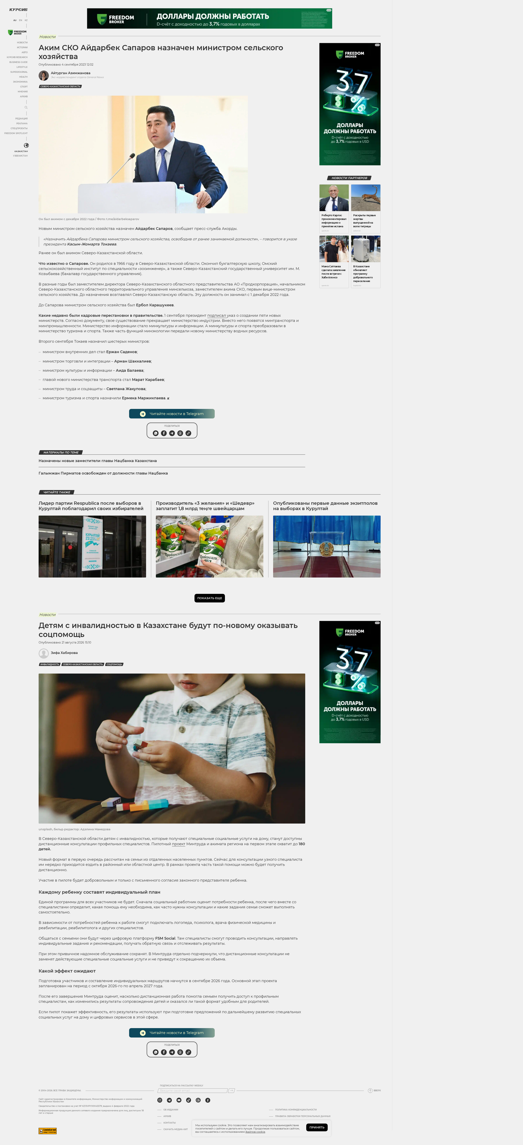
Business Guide (18, 62)
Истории (22, 47)
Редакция (21, 118)
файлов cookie (255, 1131)
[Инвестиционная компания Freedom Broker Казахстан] (17, 32)
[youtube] (179, 1100)
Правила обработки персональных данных (303, 1116)
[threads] (198, 1100)
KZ (26, 20)
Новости (22, 42)
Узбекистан (20, 155)
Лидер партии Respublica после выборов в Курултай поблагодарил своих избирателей (91, 505)
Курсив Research (17, 57)
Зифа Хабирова (64, 653)
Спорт (24, 86)
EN (20, 20)
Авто (25, 52)
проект (178, 844)
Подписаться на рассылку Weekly (181, 1086)
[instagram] (159, 1100)
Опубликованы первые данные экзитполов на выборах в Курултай (325, 505)
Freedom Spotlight (16, 133)
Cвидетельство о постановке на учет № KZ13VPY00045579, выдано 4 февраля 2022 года (86, 1106)
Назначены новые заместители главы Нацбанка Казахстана (98, 461)
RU (14, 20)
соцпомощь (114, 664)
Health (23, 77)
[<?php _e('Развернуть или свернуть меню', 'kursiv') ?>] (26, 145)
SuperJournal (19, 72)
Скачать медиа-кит (175, 1129)
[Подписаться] (231, 1090)
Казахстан (21, 151)
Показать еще (209, 598)
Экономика (20, 82)
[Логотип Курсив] (18, 9)
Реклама (22, 123)
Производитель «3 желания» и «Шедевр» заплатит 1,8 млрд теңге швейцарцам (205, 505)
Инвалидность (49, 664)
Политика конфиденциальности (296, 1110)
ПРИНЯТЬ (317, 1127)
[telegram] (169, 1100)
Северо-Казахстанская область (60, 86)
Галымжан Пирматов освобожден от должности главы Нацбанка (103, 473)
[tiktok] (188, 1100)
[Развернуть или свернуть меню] (26, 107)
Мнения (23, 91)
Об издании (170, 1110)
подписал (217, 315)
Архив (24, 96)
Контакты (169, 1123)
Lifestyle (22, 67)
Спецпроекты (19, 128)
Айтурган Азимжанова (71, 73)
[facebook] (207, 1100)
